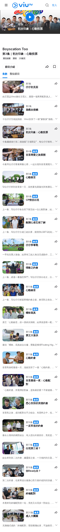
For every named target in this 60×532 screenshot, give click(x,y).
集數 (4, 73)
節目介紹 (10, 66)
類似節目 (15, 73)
